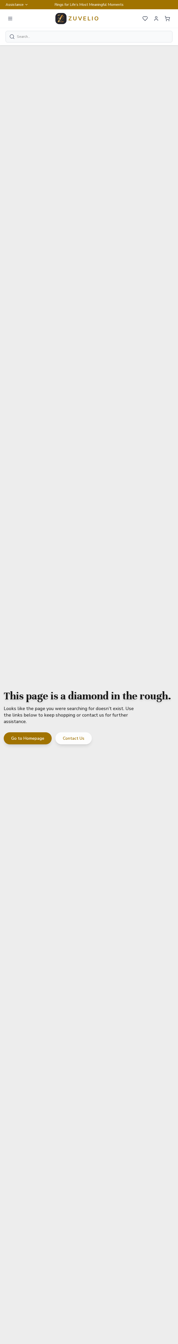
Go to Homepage (27, 738)
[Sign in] (156, 18)
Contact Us (73, 738)
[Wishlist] (145, 18)
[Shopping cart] (167, 18)
